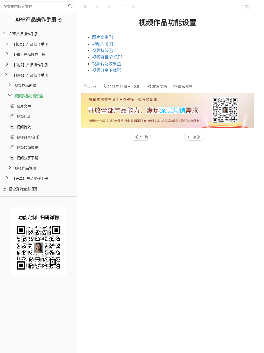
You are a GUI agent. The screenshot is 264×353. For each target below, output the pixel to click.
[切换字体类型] (122, 6)
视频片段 (22, 116)
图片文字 (22, 106)
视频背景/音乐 (26, 137)
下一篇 (191, 137)
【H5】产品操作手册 (28, 54)
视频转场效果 (26, 147)
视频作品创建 (25, 85)
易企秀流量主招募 (22, 188)
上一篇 (143, 137)
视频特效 (22, 126)
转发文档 (159, 86)
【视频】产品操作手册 (30, 75)
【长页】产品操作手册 (30, 44)
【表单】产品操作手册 (30, 178)
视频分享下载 (26, 157)
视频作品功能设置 (28, 95)
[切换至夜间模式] (133, 6)
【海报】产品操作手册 (30, 64)
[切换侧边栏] (85, 6)
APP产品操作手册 (36, 19)
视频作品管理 (25, 168)
